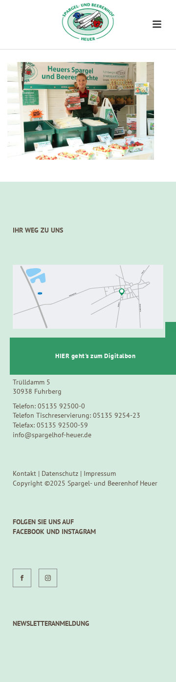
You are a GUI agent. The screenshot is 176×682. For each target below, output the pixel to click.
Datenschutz (60, 473)
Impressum (100, 473)
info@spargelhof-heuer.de (52, 434)
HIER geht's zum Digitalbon (95, 356)
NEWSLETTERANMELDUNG (51, 623)
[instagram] (48, 578)
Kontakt (24, 473)
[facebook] (22, 578)
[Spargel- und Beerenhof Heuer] (87, 22)
